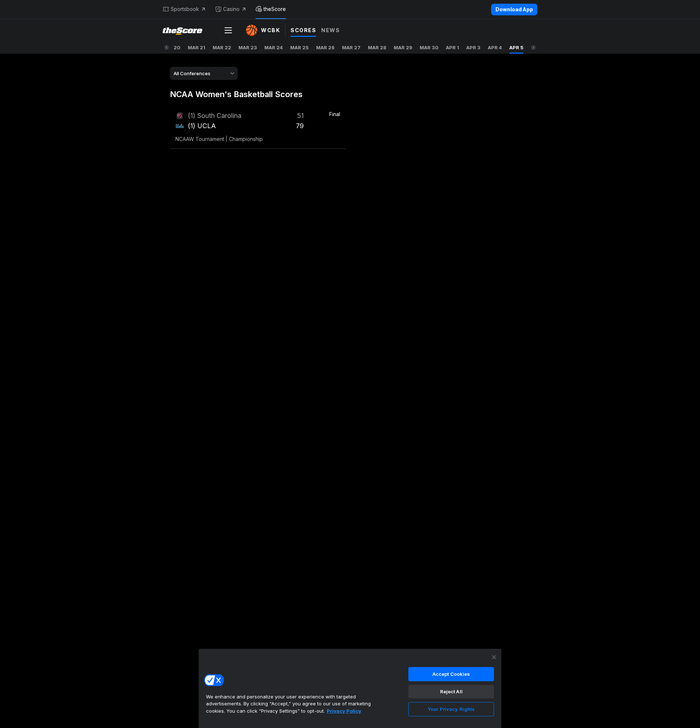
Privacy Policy (344, 711)
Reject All (451, 691)
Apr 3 (473, 47)
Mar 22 (222, 47)
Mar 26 (325, 47)
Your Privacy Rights (451, 709)
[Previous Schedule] (166, 47)
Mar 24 (273, 47)
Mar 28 (377, 47)
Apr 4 (495, 47)
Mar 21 (196, 47)
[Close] (494, 657)
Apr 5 (516, 47)
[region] (350, 688)
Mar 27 (351, 47)
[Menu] (228, 30)
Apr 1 (452, 47)
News (330, 30)
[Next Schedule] (533, 47)
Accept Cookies (451, 674)
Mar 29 (403, 47)
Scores (303, 30)
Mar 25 (299, 47)
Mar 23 (247, 47)
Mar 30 (429, 47)
